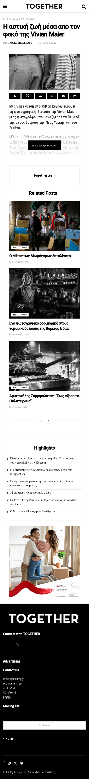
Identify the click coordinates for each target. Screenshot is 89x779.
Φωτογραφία (30, 18)
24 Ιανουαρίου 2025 (20, 334)
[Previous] (41, 420)
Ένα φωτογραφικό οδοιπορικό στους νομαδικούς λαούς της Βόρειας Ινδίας (39, 326)
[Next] (48, 420)
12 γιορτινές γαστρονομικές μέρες (30, 492)
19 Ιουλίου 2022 (47, 42)
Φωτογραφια (20, 247)
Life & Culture (16, 18)
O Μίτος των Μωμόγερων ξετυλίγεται (40, 255)
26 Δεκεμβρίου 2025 (20, 262)
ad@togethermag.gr (12, 683)
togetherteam (20, 42)
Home (5, 18)
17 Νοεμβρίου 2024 (19, 407)
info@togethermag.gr (13, 679)
